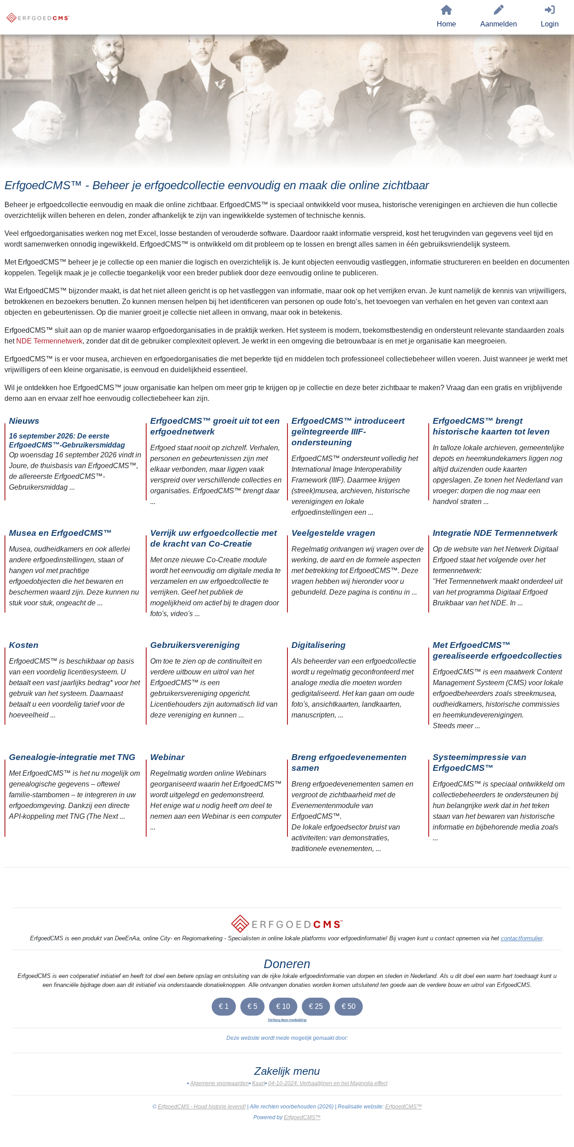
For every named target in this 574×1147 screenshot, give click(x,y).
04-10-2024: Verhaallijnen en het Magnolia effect (327, 1083)
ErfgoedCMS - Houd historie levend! (202, 1107)
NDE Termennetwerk (49, 341)
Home (446, 24)
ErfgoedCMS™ (403, 1107)
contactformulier (522, 938)
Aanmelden (498, 24)
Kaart (258, 1083)
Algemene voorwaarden (219, 1083)
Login (550, 24)
